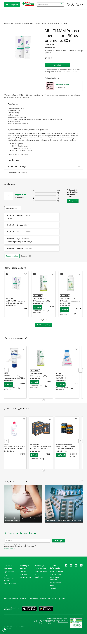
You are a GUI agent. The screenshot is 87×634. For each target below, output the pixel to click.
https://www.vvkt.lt (63, 622)
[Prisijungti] (72, 4)
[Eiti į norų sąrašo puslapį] (68, 4)
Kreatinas (43, 599)
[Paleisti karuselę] (43, 400)
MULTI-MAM (49, 45)
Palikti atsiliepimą (10, 583)
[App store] (29, 608)
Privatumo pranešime (9, 548)
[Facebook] (66, 566)
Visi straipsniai (78, 481)
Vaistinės (23, 571)
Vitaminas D (23, 599)
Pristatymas (8, 569)
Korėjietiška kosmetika (11, 599)
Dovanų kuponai (25, 577)
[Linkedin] (81, 566)
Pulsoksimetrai (33, 599)
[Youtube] (76, 566)
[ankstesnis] (6, 370)
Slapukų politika (55, 574)
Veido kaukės (52, 599)
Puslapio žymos (40, 569)
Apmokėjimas (9, 572)
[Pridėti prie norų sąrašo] (73, 65)
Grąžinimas (8, 575)
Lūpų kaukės (61, 599)
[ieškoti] (62, 5)
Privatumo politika (56, 571)
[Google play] (46, 608)
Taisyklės (53, 588)
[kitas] (80, 370)
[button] (50, 47)
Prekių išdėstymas (41, 572)
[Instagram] (71, 566)
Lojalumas (23, 574)
